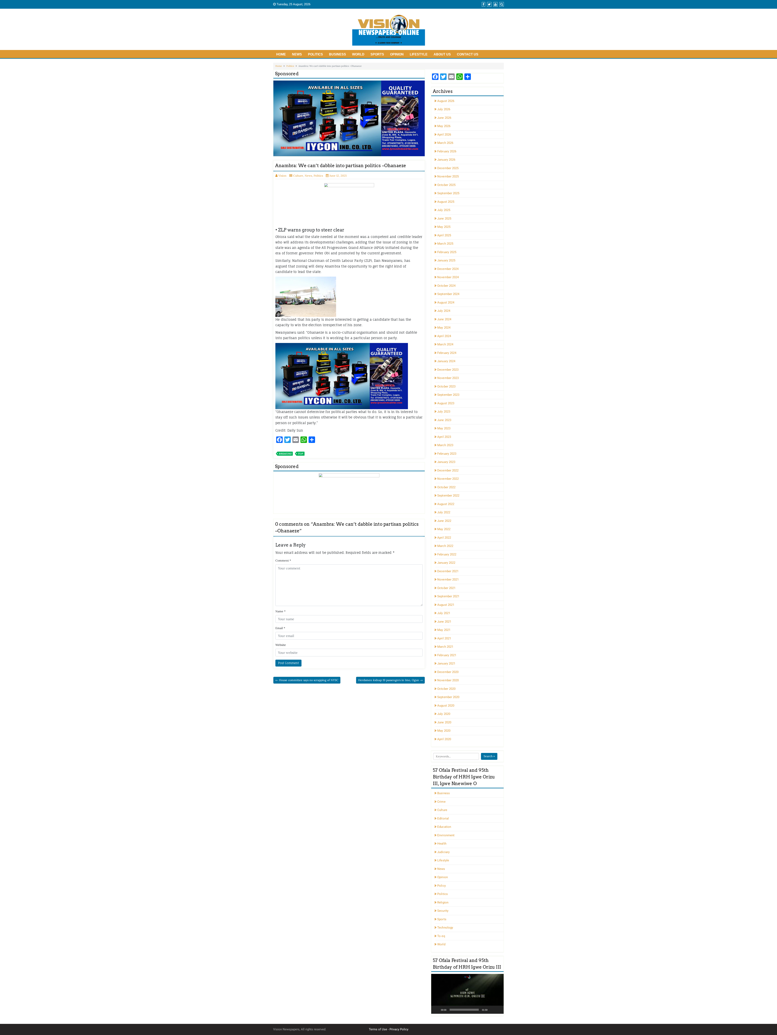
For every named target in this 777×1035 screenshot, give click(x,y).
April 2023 (444, 437)
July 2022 (443, 512)
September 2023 (448, 395)
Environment (445, 835)
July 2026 (443, 109)
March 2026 (445, 143)
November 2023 (448, 378)
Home (281, 54)
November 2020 (448, 680)
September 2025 (448, 193)
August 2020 (445, 705)
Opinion (397, 54)
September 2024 (448, 294)
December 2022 (448, 470)
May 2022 (443, 529)
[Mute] (492, 1010)
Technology (445, 927)
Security (442, 911)
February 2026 (446, 151)
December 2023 (448, 370)
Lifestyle (419, 54)
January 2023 (446, 462)
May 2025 (443, 227)
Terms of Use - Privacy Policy (388, 1029)
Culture (298, 175)
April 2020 (444, 739)
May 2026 (443, 126)
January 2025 (446, 260)
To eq (441, 936)
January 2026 (446, 159)
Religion (442, 902)
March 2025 (445, 243)
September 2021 (448, 596)
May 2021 (443, 630)
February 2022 (446, 554)
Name (280, 611)
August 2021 (445, 605)
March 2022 (445, 546)
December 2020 (448, 672)
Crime (441, 802)
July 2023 (443, 411)
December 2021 (448, 571)
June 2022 (444, 521)
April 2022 (444, 537)
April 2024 (444, 336)
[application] (467, 994)
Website (280, 645)
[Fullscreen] (498, 1010)
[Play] (436, 1010)
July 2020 (443, 714)
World (358, 54)
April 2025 (444, 235)
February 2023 (446, 453)
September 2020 (448, 697)
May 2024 (443, 327)
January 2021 (446, 663)
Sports (377, 54)
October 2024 (446, 286)
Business (337, 54)
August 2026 (445, 101)
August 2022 (445, 504)
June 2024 (444, 319)
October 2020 (446, 689)
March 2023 (445, 445)
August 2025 (445, 202)
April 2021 (444, 638)
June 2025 (444, 218)
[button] (467, 994)
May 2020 (443, 730)
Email (280, 628)
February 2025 (446, 252)
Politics (315, 54)
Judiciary (443, 852)
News (297, 54)
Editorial (443, 818)
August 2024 (445, 302)
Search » (489, 756)
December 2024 (448, 269)
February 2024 (446, 353)
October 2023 (446, 386)
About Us (442, 54)
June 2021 (444, 621)
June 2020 (444, 722)
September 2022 (448, 495)
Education (444, 827)
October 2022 (446, 487)
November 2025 (448, 176)
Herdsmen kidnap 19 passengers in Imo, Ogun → (390, 680)
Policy (441, 885)
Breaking (285, 453)
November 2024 (448, 277)
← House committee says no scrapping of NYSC (306, 680)
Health (441, 843)
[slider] (464, 1010)
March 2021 (445, 647)
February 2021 (446, 655)
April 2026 (444, 134)
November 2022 (448, 479)
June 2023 (444, 420)
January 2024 (446, 361)
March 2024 (445, 344)
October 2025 (446, 185)
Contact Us (467, 54)
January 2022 (446, 563)
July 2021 (443, 613)
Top (300, 453)
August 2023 (445, 403)
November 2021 (448, 579)
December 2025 (448, 168)
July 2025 (443, 210)
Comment (283, 560)
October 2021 (446, 588)
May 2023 (443, 428)
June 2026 (444, 118)
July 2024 (443, 311)
